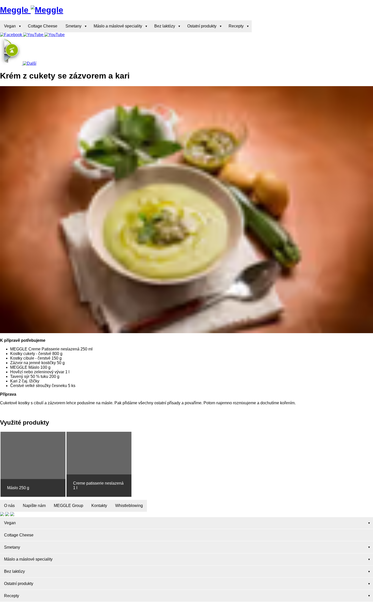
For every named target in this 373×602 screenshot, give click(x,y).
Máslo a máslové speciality (118, 26)
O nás (9, 505)
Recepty (236, 26)
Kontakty (99, 505)
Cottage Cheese (42, 26)
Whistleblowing (129, 505)
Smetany (73, 26)
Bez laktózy (164, 26)
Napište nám (34, 505)
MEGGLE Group (68, 505)
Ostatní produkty (201, 26)
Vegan (10, 26)
